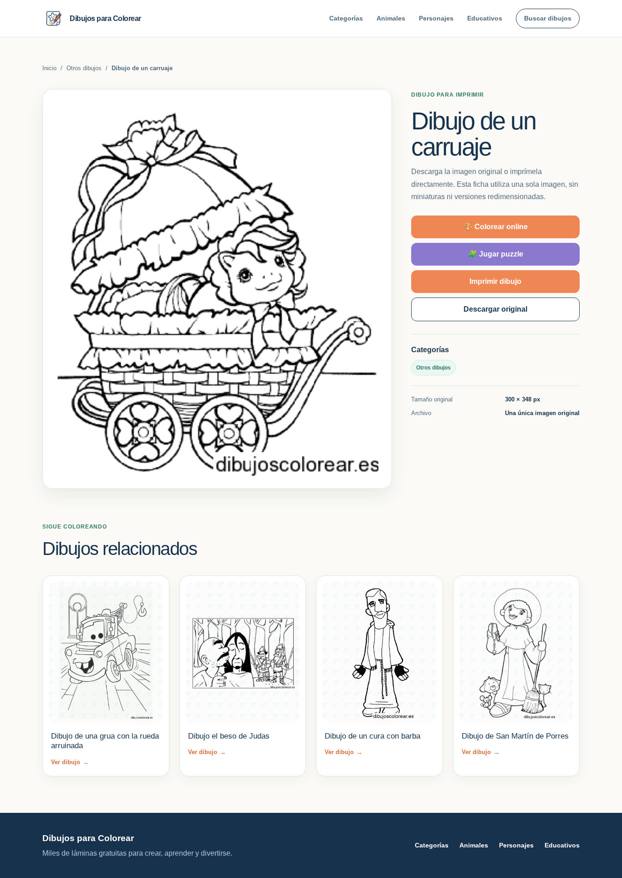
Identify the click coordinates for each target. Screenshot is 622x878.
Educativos (484, 18)
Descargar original (495, 309)
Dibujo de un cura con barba (372, 736)
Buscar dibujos (547, 18)
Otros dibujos (84, 68)
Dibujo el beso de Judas (229, 736)
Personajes (436, 18)
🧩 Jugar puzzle (495, 254)
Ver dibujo (70, 762)
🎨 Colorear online (496, 227)
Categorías (346, 18)
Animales (391, 18)
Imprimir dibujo (495, 281)
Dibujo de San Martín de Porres (515, 736)
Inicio (49, 68)
